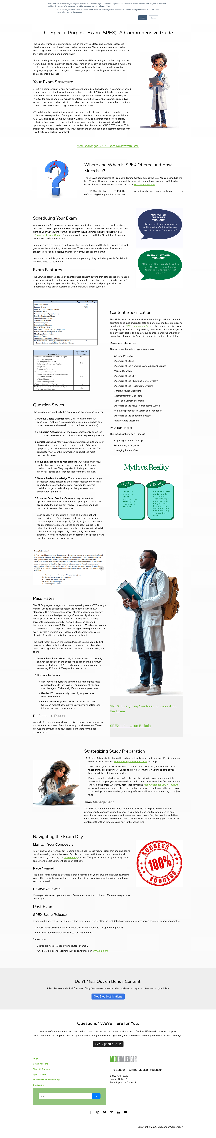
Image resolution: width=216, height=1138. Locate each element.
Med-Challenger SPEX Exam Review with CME (108, 146)
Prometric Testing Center (48, 235)
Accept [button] (142, 18)
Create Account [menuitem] (40, 1064)
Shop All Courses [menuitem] (41, 1069)
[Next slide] (101, 568)
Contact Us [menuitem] (38, 1085)
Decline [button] (153, 18)
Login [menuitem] (35, 1059)
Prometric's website (144, 184)
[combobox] (65, 1096)
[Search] (96, 1096)
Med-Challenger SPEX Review (130, 761)
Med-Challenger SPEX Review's (161, 784)
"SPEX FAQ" (71, 857)
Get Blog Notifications (108, 996)
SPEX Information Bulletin (139, 326)
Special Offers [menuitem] (39, 1074)
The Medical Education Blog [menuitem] (46, 1080)
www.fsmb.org (100, 950)
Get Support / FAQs (108, 1044)
